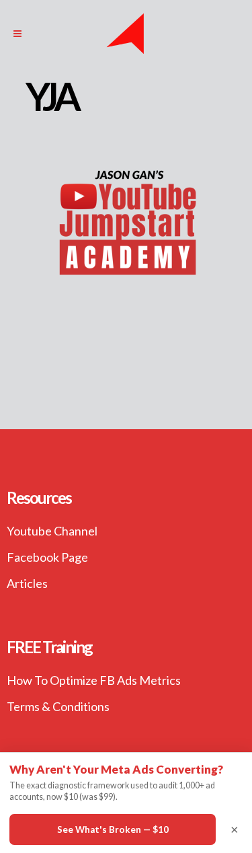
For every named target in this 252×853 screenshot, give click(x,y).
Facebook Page (47, 557)
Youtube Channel (52, 530)
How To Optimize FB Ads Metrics (94, 680)
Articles (27, 583)
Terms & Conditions (58, 706)
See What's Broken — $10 (113, 829)
